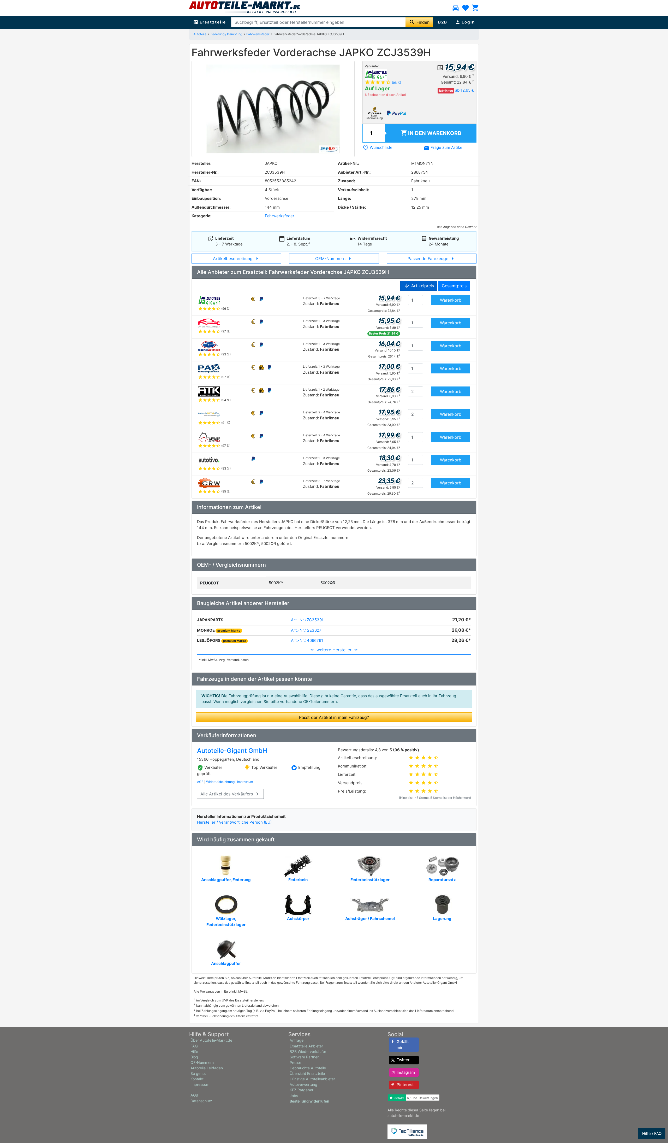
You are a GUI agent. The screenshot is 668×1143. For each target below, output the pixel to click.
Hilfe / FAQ (651, 1133)
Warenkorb (431, 132)
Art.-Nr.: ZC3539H (308, 619)
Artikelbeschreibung (236, 258)
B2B (442, 22)
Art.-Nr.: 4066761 (307, 640)
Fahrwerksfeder (257, 34)
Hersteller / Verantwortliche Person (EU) (234, 822)
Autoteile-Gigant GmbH (232, 750)
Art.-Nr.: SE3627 (306, 630)
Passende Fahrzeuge (432, 258)
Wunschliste (377, 147)
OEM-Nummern (334, 258)
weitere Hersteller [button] (334, 649)
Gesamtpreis (454, 285)
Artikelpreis (419, 286)
